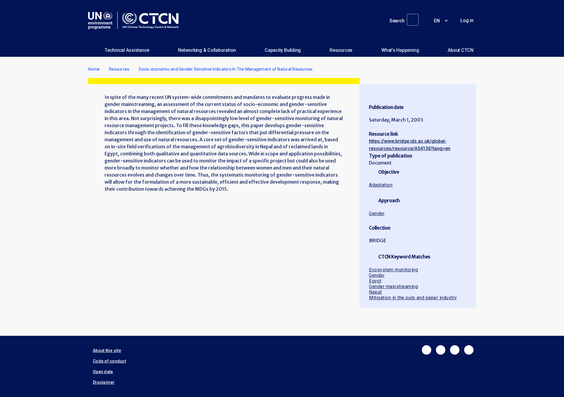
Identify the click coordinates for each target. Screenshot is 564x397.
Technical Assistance (127, 50)
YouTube (469, 350)
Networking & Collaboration (207, 50)
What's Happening (400, 50)
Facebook (426, 350)
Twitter (441, 350)
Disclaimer (104, 382)
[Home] (135, 20)
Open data (103, 371)
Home (94, 69)
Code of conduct (109, 361)
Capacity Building (283, 50)
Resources (341, 50)
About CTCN (461, 50)
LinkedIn (455, 350)
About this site (107, 350)
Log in (467, 20)
